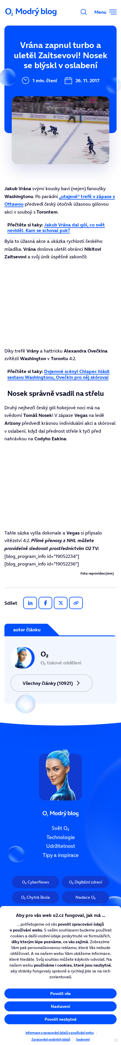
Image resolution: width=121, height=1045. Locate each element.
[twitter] (61, 603)
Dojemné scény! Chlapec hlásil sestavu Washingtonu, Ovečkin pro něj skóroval (58, 374)
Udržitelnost (60, 846)
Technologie (60, 837)
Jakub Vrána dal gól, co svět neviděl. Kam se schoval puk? (56, 227)
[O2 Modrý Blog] (31, 12)
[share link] (76, 603)
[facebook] (45, 603)
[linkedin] (30, 603)
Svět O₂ (60, 828)
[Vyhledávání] (83, 12)
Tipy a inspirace (61, 855)
